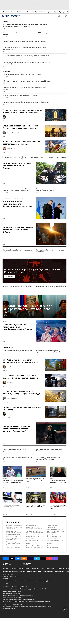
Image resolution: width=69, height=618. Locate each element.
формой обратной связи (9, 608)
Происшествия (35, 568)
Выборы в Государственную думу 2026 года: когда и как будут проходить (14, 527)
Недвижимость (62, 568)
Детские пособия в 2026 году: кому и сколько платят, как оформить (55, 542)
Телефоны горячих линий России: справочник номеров (34, 531)
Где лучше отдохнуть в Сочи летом (14, 548)
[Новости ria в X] (43, 558)
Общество (12, 568)
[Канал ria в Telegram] (37, 558)
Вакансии (5, 578)
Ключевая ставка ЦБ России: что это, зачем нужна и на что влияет (35, 542)
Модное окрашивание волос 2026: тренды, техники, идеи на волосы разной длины (14, 532)
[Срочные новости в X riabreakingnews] (49, 558)
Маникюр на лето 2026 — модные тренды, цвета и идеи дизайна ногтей (35, 536)
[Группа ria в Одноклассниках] (24, 558)
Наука (48, 568)
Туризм (5, 321)
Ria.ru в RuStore (59, 571)
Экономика (20, 568)
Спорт (43, 568)
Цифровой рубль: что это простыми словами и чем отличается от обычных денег (55, 536)
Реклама (15, 571)
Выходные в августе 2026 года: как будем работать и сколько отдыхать (14, 538)
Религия (5, 223)
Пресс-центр (37, 571)
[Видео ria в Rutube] (30, 558)
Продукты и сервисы (25, 571)
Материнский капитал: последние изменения (52, 547)
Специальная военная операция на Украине (15, 198)
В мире (27, 568)
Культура (53, 568)
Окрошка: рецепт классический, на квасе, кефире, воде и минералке (34, 527)
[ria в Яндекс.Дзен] (12, 558)
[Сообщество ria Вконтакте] (18, 558)
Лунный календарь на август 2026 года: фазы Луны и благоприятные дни (14, 543)
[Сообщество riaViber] (55, 558)
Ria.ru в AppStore (48, 571)
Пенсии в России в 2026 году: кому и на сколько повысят (34, 546)
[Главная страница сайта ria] (11, 16)
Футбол (5, 423)
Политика (5, 568)
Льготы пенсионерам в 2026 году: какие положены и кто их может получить (55, 531)
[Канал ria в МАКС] (6, 558)
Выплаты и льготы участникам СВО (52, 526)
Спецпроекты (7, 571)
